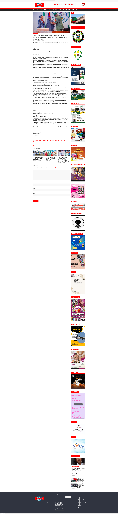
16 (78, 502)
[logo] (39, 496)
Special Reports (54, 9)
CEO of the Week (68, 9)
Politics (36, 9)
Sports (45, 9)
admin (41, 40)
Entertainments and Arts (75, 466)
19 (83, 502)
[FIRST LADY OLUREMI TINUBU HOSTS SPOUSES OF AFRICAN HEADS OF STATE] (51, 150)
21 (87, 502)
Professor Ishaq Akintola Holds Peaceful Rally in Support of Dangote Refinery (38, 158)
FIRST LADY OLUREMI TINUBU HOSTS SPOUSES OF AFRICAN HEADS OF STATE (50, 158)
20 (85, 502)
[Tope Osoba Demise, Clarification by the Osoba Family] (78, 458)
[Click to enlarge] (78, 351)
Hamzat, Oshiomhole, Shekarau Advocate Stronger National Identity (59, 507)
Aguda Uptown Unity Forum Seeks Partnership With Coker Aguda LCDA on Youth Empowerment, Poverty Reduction (80, 485)
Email (34, 188)
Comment (34, 169)
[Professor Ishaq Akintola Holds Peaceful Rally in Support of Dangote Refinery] (39, 150)
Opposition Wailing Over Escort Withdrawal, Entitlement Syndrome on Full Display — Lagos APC (51, 145)
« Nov (77, 507)
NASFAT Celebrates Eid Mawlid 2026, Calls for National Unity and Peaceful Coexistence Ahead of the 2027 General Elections (59, 499)
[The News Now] (34, 10)
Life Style (48, 9)
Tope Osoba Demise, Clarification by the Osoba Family (78, 468)
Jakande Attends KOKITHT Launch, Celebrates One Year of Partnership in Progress (80, 479)
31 (80, 505)
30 (78, 505)
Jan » (79, 507)
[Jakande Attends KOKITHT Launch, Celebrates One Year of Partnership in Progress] (74, 478)
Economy (40, 9)
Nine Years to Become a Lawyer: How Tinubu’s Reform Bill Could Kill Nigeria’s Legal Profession (49, 141)
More (76, 9)
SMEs (73, 9)
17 (80, 502)
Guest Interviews (61, 9)
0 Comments (44, 40)
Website (34, 193)
